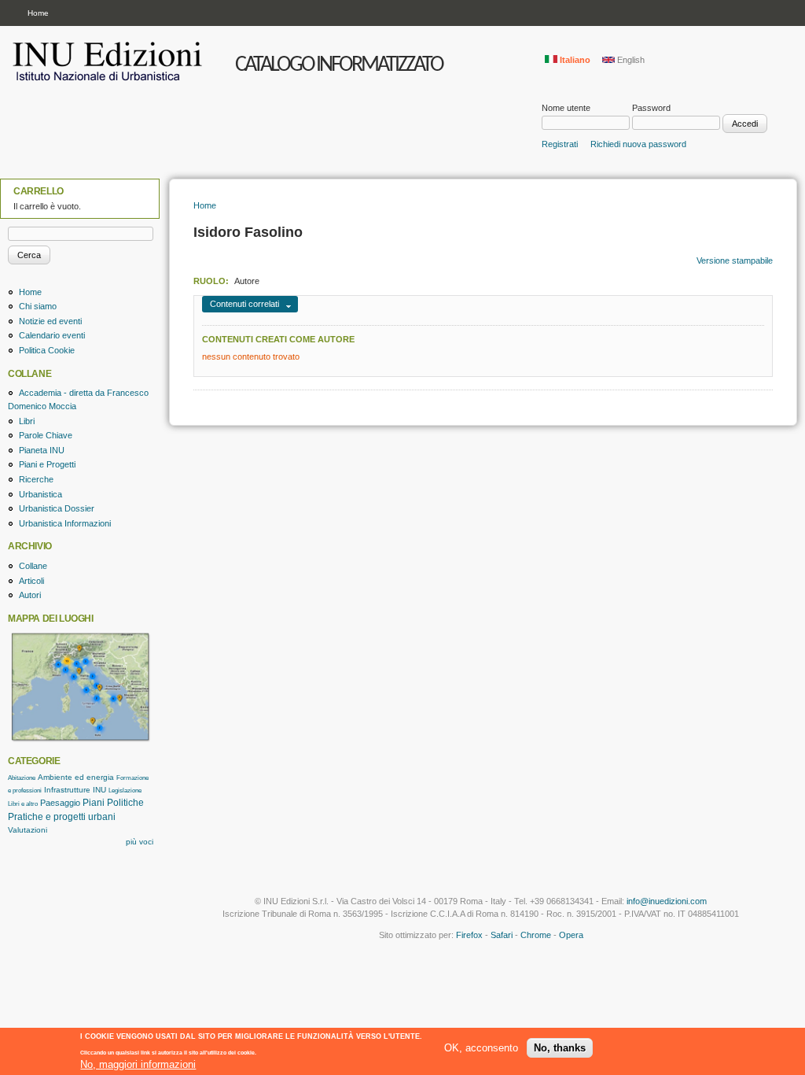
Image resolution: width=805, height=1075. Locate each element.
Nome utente (566, 108)
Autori (30, 595)
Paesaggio (60, 802)
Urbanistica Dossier (56, 508)
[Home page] (110, 86)
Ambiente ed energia (76, 777)
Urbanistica (40, 494)
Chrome (535, 935)
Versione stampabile (735, 260)
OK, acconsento (481, 1048)
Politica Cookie (47, 350)
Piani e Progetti (47, 464)
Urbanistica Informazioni (65, 523)
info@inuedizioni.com (667, 901)
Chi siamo (38, 306)
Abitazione (21, 777)
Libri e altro (23, 803)
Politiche (125, 802)
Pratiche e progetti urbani (62, 816)
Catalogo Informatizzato (339, 65)
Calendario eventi (52, 335)
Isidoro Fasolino (248, 232)
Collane (33, 566)
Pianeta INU (41, 450)
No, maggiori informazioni (138, 1064)
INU (99, 789)
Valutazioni (27, 830)
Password (651, 108)
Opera (571, 935)
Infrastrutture (67, 789)
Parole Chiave (45, 435)
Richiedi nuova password (638, 144)
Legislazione (125, 790)
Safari (502, 935)
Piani (94, 802)
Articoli (31, 581)
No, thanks (560, 1048)
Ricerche (36, 479)
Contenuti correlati (244, 303)
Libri (27, 421)
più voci (139, 841)
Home (38, 13)
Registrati (560, 144)
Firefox (469, 935)
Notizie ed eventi (50, 321)
